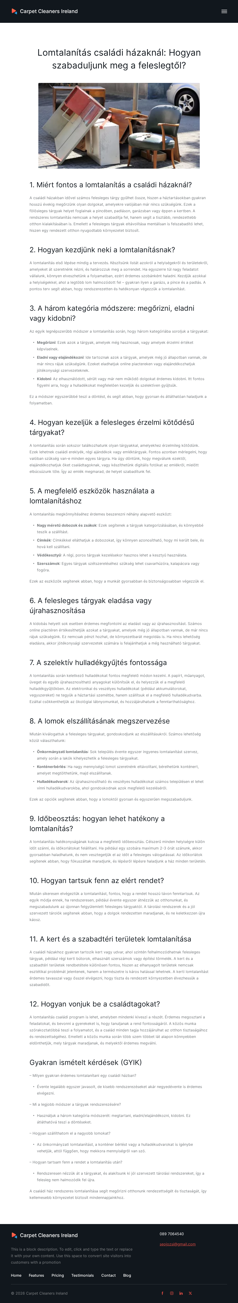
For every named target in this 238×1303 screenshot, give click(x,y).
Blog (127, 1275)
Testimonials (82, 1275)
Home (16, 1275)
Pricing (58, 1275)
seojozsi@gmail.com (178, 1244)
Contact (108, 1275)
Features (36, 1275)
